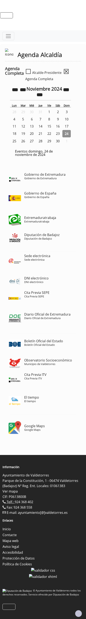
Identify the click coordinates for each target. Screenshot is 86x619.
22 (49, 133)
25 (14, 141)
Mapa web (11, 540)
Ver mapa (10, 491)
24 (66, 133)
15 (49, 126)
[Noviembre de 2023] (15, 89)
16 (58, 126)
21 (40, 133)
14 (40, 126)
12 (23, 126)
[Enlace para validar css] (43, 570)
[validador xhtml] (43, 576)
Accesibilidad (13, 552)
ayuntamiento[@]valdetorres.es (43, 512)
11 (14, 126)
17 (66, 126)
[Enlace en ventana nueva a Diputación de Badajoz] (18, 590)
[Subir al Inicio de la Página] (78, 613)
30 (58, 141)
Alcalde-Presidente (43, 72)
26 (23, 141)
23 (58, 133)
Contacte (10, 535)
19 (23, 133)
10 (66, 119)
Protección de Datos (19, 558)
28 (40, 141)
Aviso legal (11, 546)
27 (32, 141)
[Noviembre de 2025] (66, 89)
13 (32, 126)
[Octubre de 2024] (23, 89)
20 (32, 133)
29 (49, 141)
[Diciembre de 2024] (39, 94)
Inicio (7, 529)
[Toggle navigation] (8, 36)
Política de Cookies (17, 564)
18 (14, 133)
